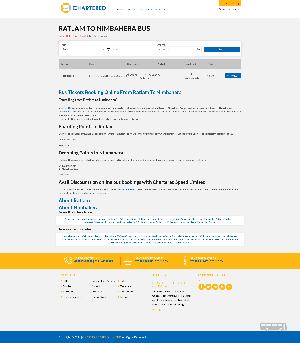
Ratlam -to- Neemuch (96, 219)
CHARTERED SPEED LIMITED (101, 337)
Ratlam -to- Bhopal (206, 222)
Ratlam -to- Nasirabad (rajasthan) (121, 222)
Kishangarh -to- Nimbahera (224, 236)
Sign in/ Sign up (228, 3)
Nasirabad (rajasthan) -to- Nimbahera (170, 236)
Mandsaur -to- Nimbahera (96, 239)
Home (121, 9)
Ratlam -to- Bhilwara (214, 219)
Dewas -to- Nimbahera (155, 242)
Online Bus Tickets (75, 35)
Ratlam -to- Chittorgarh (191, 219)
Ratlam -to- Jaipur (187, 222)
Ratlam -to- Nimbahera (168, 219)
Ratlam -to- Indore (148, 219)
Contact (96, 286)
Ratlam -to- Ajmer (146, 222)
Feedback (68, 291)
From (63, 45)
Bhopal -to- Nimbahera (178, 242)
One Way (161, 45)
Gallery (124, 280)
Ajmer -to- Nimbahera (199, 236)
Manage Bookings (140, 9)
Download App (99, 297)
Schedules (97, 291)
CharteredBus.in (67, 111)
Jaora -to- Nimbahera (120, 239)
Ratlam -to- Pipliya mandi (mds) (123, 219)
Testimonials (126, 286)
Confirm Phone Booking (103, 280)
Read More (157, 310)
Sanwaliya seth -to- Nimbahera (77, 236)
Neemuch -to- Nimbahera (214, 239)
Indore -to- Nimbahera (190, 239)
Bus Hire (160, 9)
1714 (210, 76)
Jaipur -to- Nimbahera (72, 239)
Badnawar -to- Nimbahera (166, 239)
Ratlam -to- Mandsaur (74, 219)
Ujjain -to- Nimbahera (133, 242)
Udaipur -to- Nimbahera (104, 236)
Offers (66, 280)
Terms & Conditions (72, 297)
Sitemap (124, 297)
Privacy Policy (127, 291)
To (111, 45)
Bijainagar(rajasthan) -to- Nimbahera (134, 236)
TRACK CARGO (230, 9)
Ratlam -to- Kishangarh (167, 222)
